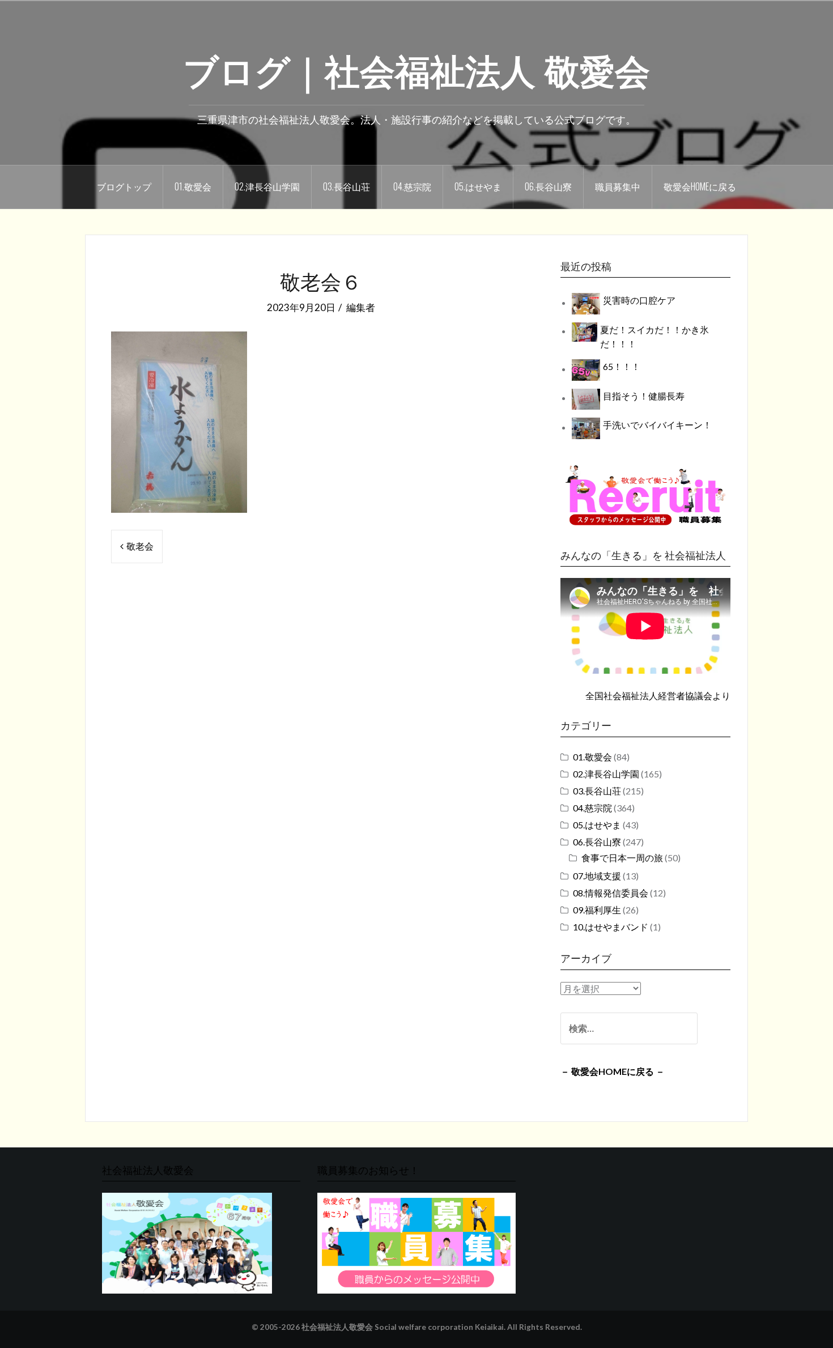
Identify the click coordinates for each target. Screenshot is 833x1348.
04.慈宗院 (412, 186)
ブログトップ (124, 186)
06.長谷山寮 (548, 186)
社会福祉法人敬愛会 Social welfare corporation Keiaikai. (403, 1327)
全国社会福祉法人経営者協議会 (648, 695)
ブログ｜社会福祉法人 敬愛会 (416, 68)
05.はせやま (478, 186)
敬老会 (140, 546)
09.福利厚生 (597, 909)
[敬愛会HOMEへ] (187, 1242)
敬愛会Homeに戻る (700, 186)
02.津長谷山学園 (267, 186)
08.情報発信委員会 (610, 892)
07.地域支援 (597, 875)
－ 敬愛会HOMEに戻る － (612, 1071)
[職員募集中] (645, 495)
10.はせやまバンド (610, 926)
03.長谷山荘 (346, 186)
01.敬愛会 (193, 186)
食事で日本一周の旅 (622, 857)
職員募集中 (617, 186)
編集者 (360, 307)
